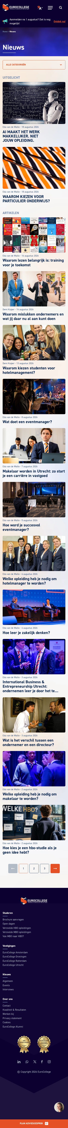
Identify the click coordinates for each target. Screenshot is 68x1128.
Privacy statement (12, 1018)
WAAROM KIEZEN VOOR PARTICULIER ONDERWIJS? (26, 199)
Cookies (7, 1022)
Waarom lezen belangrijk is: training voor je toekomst (33, 262)
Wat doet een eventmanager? (27, 421)
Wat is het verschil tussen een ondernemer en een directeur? (28, 742)
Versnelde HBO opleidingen (17, 928)
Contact (7, 1005)
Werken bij (8, 1014)
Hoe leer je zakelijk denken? (26, 632)
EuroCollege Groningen (14, 956)
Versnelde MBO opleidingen (17, 932)
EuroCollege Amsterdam (15, 952)
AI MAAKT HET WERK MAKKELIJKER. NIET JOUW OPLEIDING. (21, 136)
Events (6, 985)
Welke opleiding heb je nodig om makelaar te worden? (30, 796)
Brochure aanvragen (13, 919)
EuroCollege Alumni (13, 1026)
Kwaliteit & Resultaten (14, 1009)
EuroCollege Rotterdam (15, 961)
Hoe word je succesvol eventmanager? (21, 527)
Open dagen (9, 923)
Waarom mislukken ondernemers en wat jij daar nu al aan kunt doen (33, 316)
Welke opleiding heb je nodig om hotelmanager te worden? (30, 581)
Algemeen (8, 981)
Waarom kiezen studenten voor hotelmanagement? (29, 370)
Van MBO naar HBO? (13, 936)
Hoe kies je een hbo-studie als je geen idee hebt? (30, 850)
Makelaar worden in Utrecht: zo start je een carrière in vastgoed (34, 473)
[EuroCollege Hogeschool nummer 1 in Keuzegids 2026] (34, 1044)
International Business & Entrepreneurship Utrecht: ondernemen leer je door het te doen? (29, 688)
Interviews (8, 989)
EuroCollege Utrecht (13, 965)
